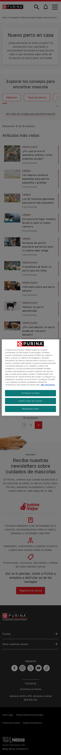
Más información (48, 384)
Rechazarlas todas (30, 409)
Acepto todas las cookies (30, 401)
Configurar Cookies (30, 393)
